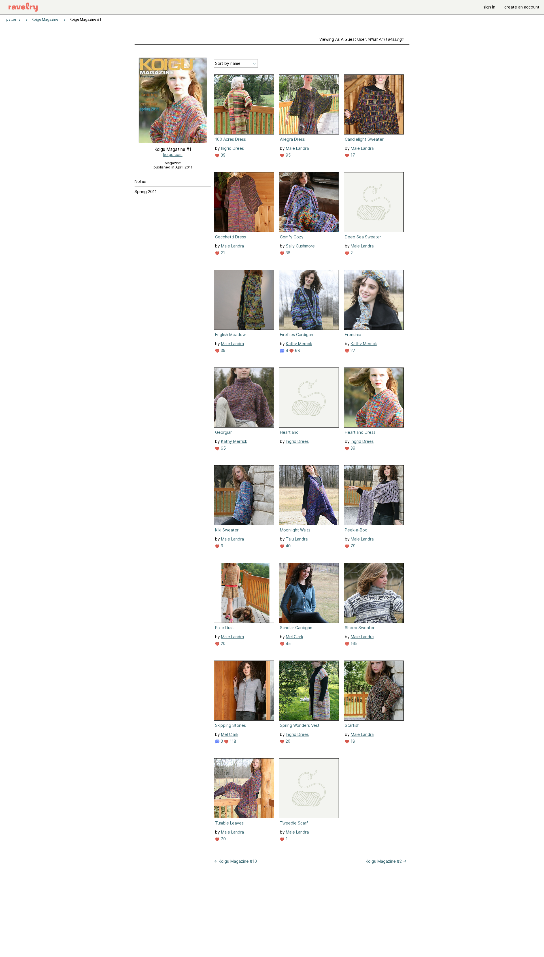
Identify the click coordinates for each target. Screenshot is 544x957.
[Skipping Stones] (244, 691)
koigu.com (172, 154)
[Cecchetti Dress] (244, 202)
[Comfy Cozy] (309, 202)
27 (352, 350)
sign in (489, 7)
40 (287, 545)
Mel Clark (294, 636)
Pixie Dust (224, 627)
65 (223, 448)
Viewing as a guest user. (361, 39)
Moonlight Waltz (295, 529)
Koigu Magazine (44, 19)
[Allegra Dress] (309, 104)
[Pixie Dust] (244, 593)
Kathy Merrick (299, 343)
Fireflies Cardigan (296, 334)
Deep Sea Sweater (363, 236)
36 (287, 252)
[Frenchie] (374, 300)
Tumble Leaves (229, 823)
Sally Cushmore (300, 245)
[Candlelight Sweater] (374, 104)
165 (353, 643)
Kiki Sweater (227, 529)
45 (287, 643)
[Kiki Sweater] (244, 495)
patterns (13, 19)
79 (352, 545)
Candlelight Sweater (364, 139)
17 (352, 155)
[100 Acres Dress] (244, 104)
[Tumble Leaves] (244, 788)
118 (232, 741)
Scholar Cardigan (296, 627)
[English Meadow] (244, 300)
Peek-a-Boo (356, 529)
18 (352, 741)
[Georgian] (244, 398)
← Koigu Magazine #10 (235, 861)
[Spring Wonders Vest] (309, 691)
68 (297, 350)
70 (223, 838)
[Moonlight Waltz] (309, 495)
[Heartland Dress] (374, 398)
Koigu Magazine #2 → (386, 861)
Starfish (352, 725)
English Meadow (230, 334)
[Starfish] (374, 691)
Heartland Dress (360, 432)
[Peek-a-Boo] (374, 495)
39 (223, 155)
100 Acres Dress (230, 139)
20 (223, 643)
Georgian (224, 432)
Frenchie (353, 334)
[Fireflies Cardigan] (309, 300)
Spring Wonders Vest (300, 725)
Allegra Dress (292, 139)
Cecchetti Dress (230, 236)
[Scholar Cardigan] (309, 593)
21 (222, 252)
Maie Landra (297, 148)
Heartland (289, 432)
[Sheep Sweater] (374, 593)
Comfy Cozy (291, 236)
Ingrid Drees (232, 148)
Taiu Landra (297, 539)
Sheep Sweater (360, 627)
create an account (521, 7)
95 (287, 155)
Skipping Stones (230, 725)
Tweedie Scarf (294, 823)
